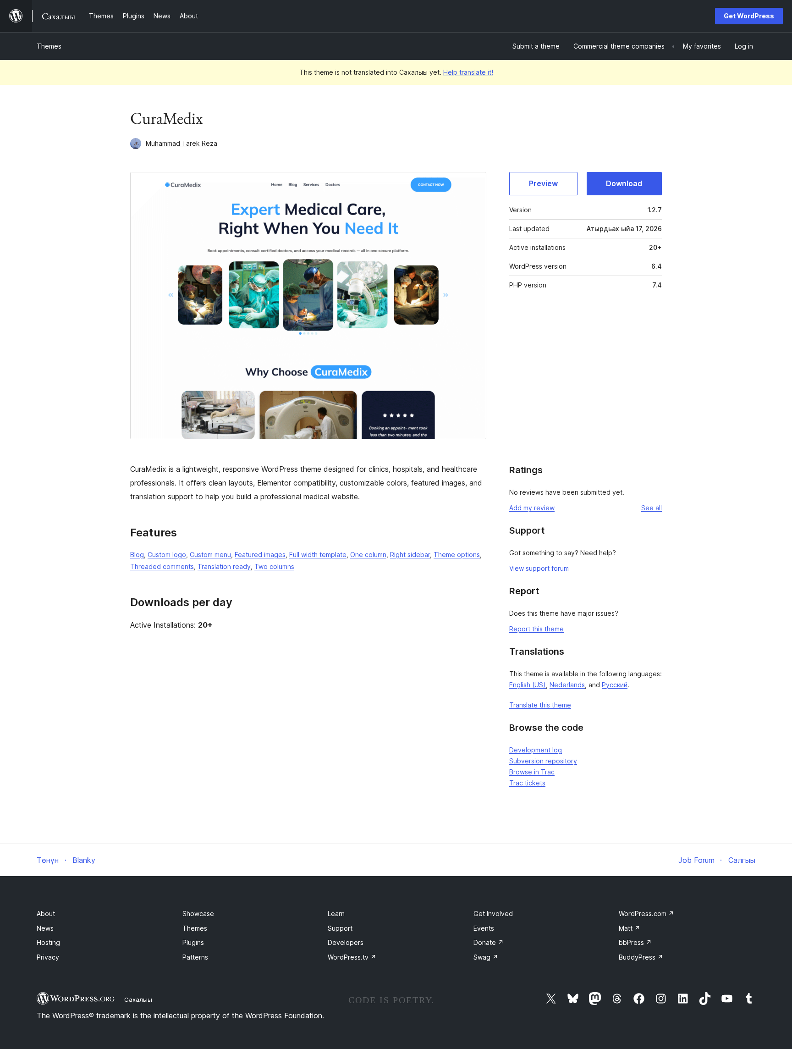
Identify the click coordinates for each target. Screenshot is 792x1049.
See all (651, 508)
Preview (543, 183)
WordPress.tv (352, 957)
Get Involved (493, 913)
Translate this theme (540, 705)
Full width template (317, 554)
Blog (137, 554)
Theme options (457, 554)
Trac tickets (527, 783)
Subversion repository (543, 761)
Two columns (274, 566)
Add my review (532, 508)
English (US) (527, 685)
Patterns (195, 957)
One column (368, 554)
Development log (535, 750)
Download (624, 183)
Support (340, 928)
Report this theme (536, 629)
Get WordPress (749, 16)
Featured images (260, 554)
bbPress (635, 942)
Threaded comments (162, 566)
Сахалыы (138, 999)
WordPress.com (646, 913)
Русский (614, 685)
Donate (488, 942)
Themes (49, 46)
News (45, 928)
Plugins (193, 942)
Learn (336, 913)
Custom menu (210, 554)
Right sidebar (410, 554)
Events (483, 928)
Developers (345, 942)
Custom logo (167, 554)
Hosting (48, 942)
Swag (485, 957)
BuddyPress (641, 957)
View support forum (539, 568)
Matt (629, 928)
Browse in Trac (532, 772)
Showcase (198, 913)
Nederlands (567, 685)
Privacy (48, 957)
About (46, 913)
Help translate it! (468, 72)
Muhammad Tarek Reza (181, 143)
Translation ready (224, 566)
